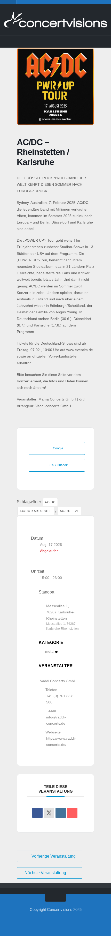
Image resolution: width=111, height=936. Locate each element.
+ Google (56, 448)
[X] (44, 41)
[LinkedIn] (61, 813)
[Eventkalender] (67, 41)
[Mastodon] (55, 41)
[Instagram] (32, 41)
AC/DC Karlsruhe (36, 510)
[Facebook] (21, 41)
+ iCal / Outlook (57, 465)
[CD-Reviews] (78, 41)
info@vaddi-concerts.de (56, 720)
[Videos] (89, 41)
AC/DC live (69, 510)
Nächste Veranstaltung (45, 873)
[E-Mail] (72, 813)
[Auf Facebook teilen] (37, 813)
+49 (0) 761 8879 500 (60, 699)
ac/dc (50, 502)
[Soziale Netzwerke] (49, 813)
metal (49, 651)
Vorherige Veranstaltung (53, 856)
